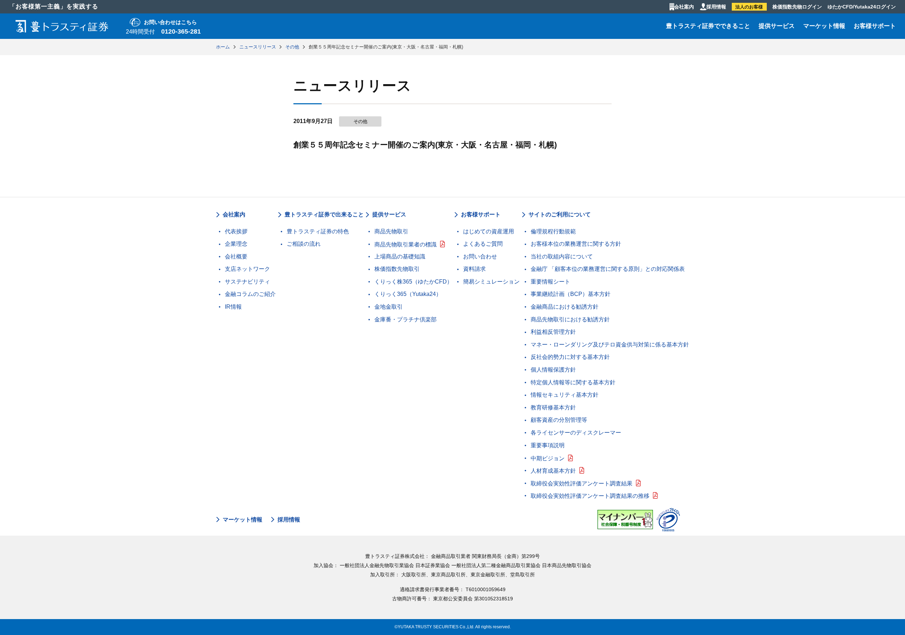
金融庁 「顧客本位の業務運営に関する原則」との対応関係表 (608, 269)
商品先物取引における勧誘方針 (570, 319)
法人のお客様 (749, 7)
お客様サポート (875, 26)
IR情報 (233, 307)
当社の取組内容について (562, 257)
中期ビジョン (548, 458)
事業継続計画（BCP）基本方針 (571, 294)
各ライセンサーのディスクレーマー (576, 433)
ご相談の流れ (304, 244)
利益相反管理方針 (553, 332)
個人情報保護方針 (553, 370)
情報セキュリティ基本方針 (565, 395)
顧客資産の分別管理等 (559, 420)
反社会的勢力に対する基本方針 (570, 357)
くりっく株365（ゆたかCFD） (413, 282)
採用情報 (716, 7)
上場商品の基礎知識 (399, 257)
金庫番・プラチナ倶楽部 (405, 319)
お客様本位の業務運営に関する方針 (576, 244)
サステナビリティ (247, 282)
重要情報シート (550, 282)
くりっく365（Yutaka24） (408, 294)
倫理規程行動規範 (553, 231)
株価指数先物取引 (397, 269)
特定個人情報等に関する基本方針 (573, 382)
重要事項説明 (548, 445)
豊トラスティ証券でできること (708, 26)
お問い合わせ (480, 257)
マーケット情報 (824, 26)
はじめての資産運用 (488, 231)
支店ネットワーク (247, 269)
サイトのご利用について (560, 214)
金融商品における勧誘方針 (565, 307)
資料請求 (474, 269)
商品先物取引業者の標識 (405, 244)
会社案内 (684, 7)
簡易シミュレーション (491, 282)
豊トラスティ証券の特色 (318, 231)
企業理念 (236, 244)
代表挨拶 (236, 231)
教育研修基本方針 (553, 407)
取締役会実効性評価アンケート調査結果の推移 (590, 496)
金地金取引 (388, 307)
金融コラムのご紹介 (250, 294)
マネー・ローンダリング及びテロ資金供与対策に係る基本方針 (610, 345)
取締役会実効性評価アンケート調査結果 (581, 483)
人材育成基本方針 (553, 471)
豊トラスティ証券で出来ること (324, 214)
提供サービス (777, 26)
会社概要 (236, 257)
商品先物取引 (391, 231)
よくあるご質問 (483, 244)
